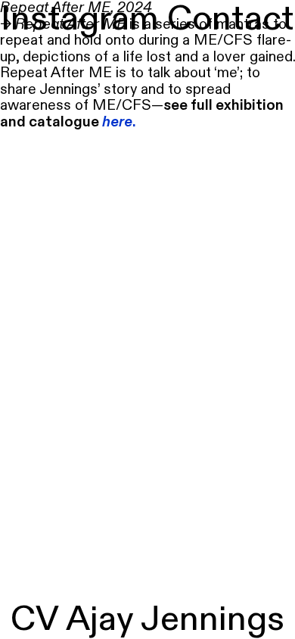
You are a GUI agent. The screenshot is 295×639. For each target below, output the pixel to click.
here (117, 122)
